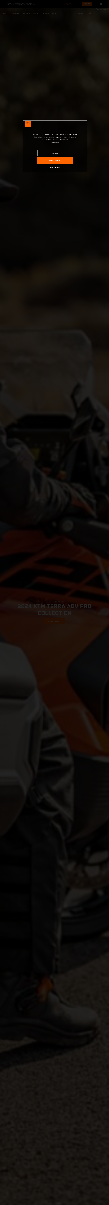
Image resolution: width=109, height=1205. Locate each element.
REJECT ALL (55, 153)
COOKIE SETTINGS (55, 167)
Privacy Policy (53, 142)
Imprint (57, 142)
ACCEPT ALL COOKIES (55, 160)
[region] (55, 146)
